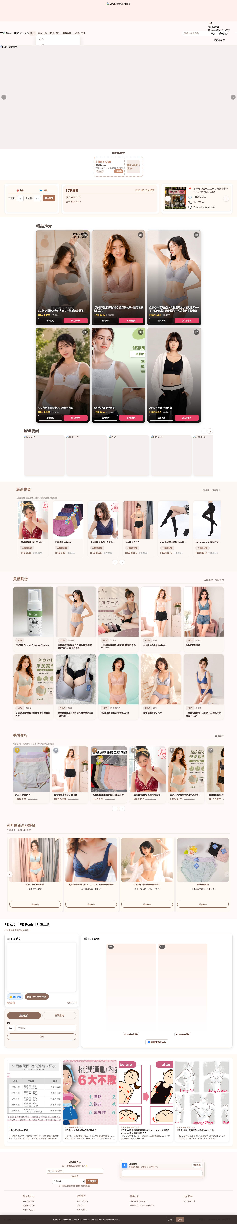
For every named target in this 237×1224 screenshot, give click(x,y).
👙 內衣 (20, 190)
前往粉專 (197, 1165)
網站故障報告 (82, 1201)
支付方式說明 (29, 1209)
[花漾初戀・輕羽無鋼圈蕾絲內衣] (202, 864)
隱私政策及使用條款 (138, 1201)
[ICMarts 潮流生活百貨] (118, 10)
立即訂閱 (91, 1181)
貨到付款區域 (29, 1201)
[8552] (129, 455)
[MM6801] (44, 455)
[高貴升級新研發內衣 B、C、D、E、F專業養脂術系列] (146, 864)
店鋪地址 (80, 1205)
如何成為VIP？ (73, 198)
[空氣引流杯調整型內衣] (90, 864)
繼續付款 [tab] (23, 1015)
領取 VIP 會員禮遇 (144, 190)
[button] (227, 874)
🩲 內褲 (43, 190)
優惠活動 (66, 33)
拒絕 (170, 1220)
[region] (118, 653)
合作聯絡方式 (189, 1201)
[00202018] (171, 455)
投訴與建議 (81, 1209)
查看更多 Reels (158, 1042)
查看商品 (50, 320)
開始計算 (49, 198)
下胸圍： (12, 198)
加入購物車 (75, 320)
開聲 (85, 235)
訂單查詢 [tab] (59, 1015)
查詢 (42, 1037)
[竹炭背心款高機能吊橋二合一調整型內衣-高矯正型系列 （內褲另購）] (34, 864)
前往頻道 (11, 1002)
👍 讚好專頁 (15, 996)
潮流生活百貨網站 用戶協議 (142, 1205)
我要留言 (34, 907)
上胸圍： (30, 198)
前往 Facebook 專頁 (36, 996)
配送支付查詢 (29, 1205)
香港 (9, 1023)
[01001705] (86, 455)
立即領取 (118, 171)
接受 (180, 1220)
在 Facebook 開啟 (131, 1034)
